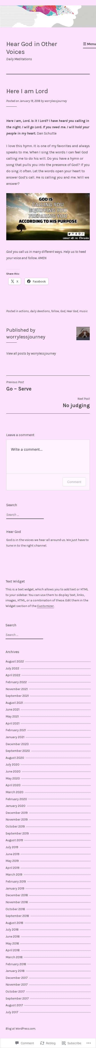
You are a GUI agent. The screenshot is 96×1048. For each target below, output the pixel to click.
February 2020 (16, 799)
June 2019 (12, 854)
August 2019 (14, 840)
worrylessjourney (55, 101)
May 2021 (12, 716)
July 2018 (12, 929)
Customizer (45, 606)
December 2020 (17, 744)
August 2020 (15, 758)
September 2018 (17, 916)
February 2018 (16, 964)
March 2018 (14, 957)
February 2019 (16, 881)
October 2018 (15, 909)
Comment (74, 482)
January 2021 (15, 737)
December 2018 (17, 895)
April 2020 (13, 785)
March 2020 (14, 792)
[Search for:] (24, 515)
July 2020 (12, 764)
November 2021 (17, 689)
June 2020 (13, 771)
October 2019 (15, 826)
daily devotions (40, 311)
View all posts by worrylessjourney (31, 353)
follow (55, 311)
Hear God (72, 311)
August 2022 (15, 661)
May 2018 (12, 943)
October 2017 (15, 991)
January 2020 (15, 806)
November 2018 (17, 902)
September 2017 (17, 998)
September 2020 (18, 751)
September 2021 (17, 696)
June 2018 (13, 936)
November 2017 (17, 984)
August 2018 (14, 923)
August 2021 (14, 703)
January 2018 (15, 971)
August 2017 (14, 1005)
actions (24, 311)
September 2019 (17, 833)
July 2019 (12, 847)
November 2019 (17, 819)
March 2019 (14, 874)
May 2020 (13, 778)
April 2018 (13, 950)
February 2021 (16, 730)
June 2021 (12, 709)
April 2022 (13, 675)
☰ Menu (89, 44)
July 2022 (12, 668)
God (62, 311)
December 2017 (17, 978)
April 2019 (12, 868)
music (83, 311)
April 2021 (12, 723)
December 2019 (17, 813)
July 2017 (12, 1012)
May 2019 (12, 861)
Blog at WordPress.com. (21, 1028)
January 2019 (15, 888)
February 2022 (16, 682)
